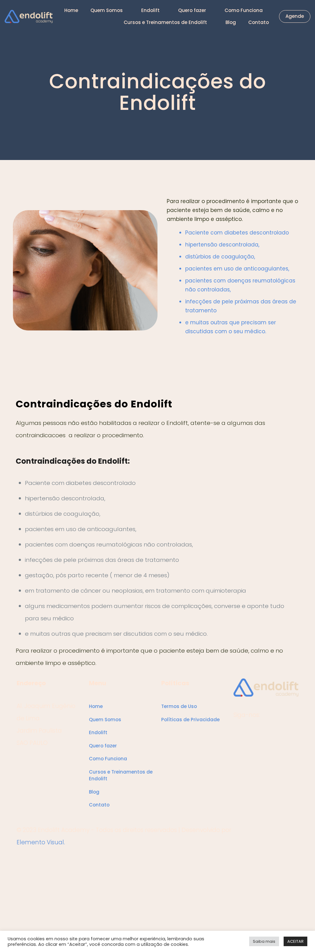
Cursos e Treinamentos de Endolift (121, 775)
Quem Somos (105, 719)
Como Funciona (108, 758)
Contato (99, 805)
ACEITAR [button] (295, 941)
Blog (94, 792)
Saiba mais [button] (264, 941)
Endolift (98, 732)
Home (96, 706)
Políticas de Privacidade (190, 719)
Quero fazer (103, 745)
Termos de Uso (179, 706)
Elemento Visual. (41, 842)
